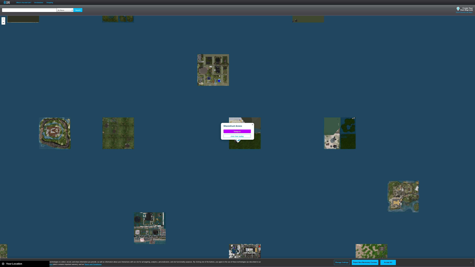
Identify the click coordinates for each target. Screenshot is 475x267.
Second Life (8, 2)
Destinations (38, 2)
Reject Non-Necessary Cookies (365, 262)
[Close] (471, 262)
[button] (252, 124)
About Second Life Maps (464, 12)
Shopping (49, 2)
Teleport (237, 131)
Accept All (388, 262)
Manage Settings (341, 262)
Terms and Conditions (92, 264)
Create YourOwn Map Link (466, 9)
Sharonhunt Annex (233, 125)
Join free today (237, 136)
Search (77, 10)
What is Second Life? (23, 2)
